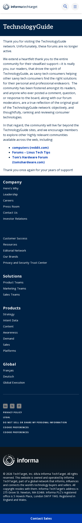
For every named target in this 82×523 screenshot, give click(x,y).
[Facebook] (19, 406)
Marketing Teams (14, 288)
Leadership (10, 194)
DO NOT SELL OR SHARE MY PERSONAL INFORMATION (35, 422)
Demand (8, 338)
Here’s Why (10, 188)
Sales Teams (11, 294)
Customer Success (15, 238)
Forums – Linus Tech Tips (31, 152)
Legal (6, 417)
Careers (8, 200)
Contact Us (10, 212)
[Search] (65, 6)
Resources (10, 244)
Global (9, 364)
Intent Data (10, 320)
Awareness (10, 332)
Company (12, 182)
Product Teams (13, 282)
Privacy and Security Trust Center (25, 262)
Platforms (9, 350)
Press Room (11, 206)
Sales (6, 344)
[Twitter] (12, 406)
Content (8, 326)
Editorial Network (14, 250)
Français (8, 370)
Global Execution (14, 382)
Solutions (12, 276)
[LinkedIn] (5, 406)
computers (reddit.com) (30, 147)
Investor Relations (15, 218)
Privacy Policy (12, 412)
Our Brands (10, 256)
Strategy (8, 314)
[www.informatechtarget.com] (22, 6)
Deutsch (8, 376)
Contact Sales (41, 518)
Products (12, 308)
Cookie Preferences (16, 427)
